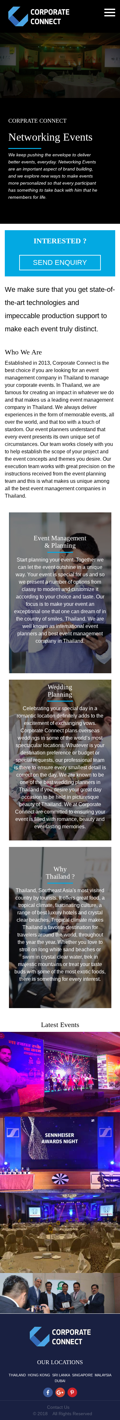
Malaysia (103, 1375)
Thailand (17, 1375)
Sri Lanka (61, 1375)
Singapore (82, 1375)
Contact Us (58, 1407)
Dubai (60, 1381)
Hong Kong (39, 1375)
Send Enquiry (60, 262)
